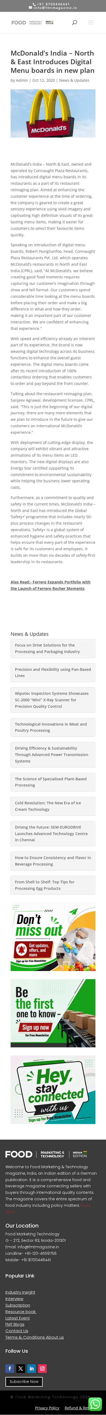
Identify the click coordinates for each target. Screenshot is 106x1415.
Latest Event (17, 1318)
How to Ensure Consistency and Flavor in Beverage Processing (53, 861)
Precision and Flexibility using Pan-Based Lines (53, 672)
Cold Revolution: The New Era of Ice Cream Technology (48, 806)
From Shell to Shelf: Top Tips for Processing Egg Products (44, 885)
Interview (14, 1298)
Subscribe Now (24, 1381)
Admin (22, 80)
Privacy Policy (47, 1407)
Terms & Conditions (25, 1337)
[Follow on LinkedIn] (31, 1368)
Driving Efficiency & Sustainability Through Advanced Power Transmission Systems (51, 755)
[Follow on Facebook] (9, 1368)
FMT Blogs (14, 1324)
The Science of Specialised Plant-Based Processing (51, 782)
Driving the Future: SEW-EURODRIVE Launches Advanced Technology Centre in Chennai (51, 834)
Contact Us (16, 1331)
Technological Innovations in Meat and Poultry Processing (51, 727)
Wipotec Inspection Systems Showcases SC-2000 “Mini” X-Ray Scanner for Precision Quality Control (52, 700)
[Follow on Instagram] (42, 1368)
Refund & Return (80, 1407)
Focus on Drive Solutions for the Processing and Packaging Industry (47, 648)
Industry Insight (20, 1292)
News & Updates (74, 80)
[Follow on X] (20, 1368)
